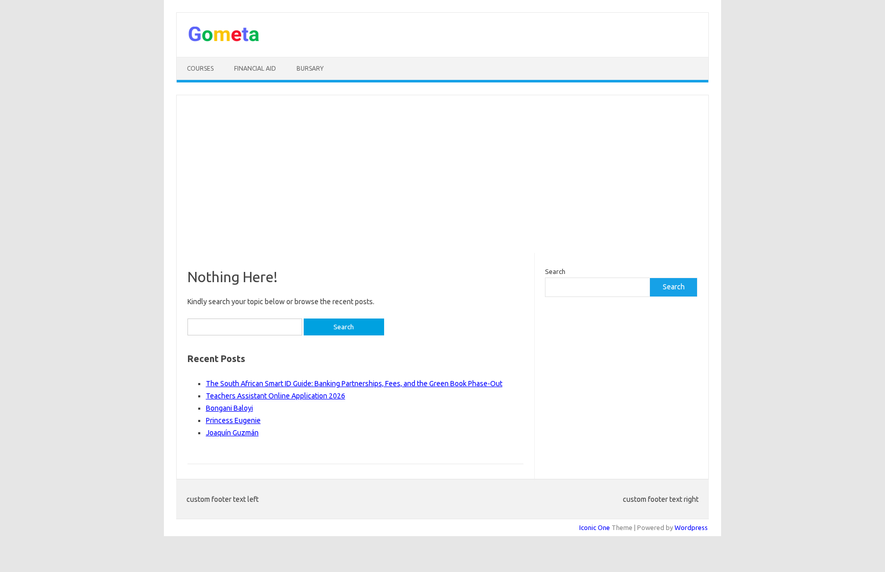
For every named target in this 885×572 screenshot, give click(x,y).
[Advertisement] (442, 174)
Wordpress (691, 527)
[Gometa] (223, 39)
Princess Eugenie (233, 420)
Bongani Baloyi (229, 408)
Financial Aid (255, 68)
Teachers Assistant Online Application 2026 (275, 396)
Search (555, 271)
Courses (200, 68)
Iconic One (594, 527)
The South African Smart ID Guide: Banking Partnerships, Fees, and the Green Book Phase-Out (354, 383)
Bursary (310, 68)
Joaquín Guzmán (232, 433)
